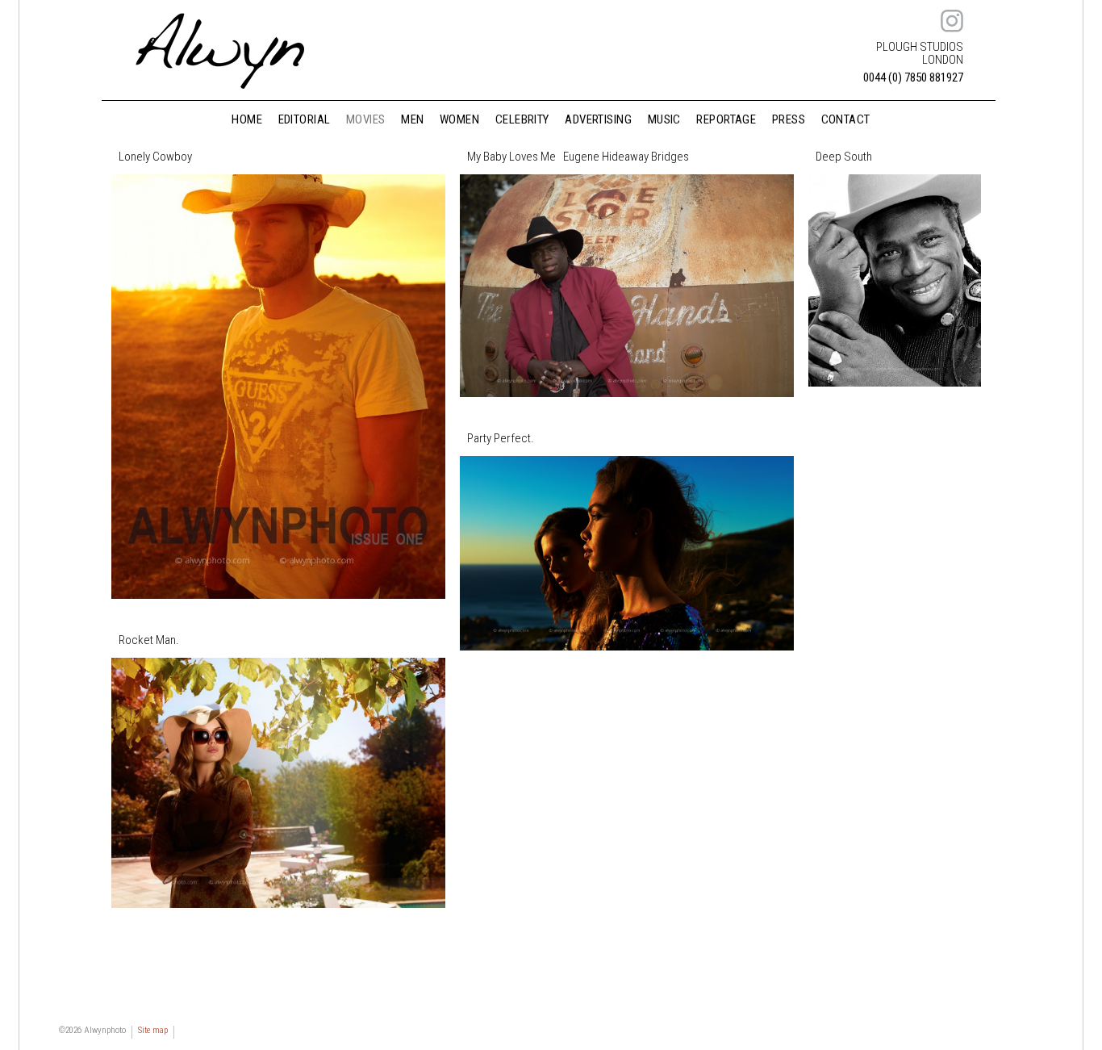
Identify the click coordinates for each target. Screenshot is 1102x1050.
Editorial (304, 120)
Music (664, 120)
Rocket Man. (149, 640)
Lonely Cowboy (155, 157)
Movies (366, 120)
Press (788, 120)
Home (247, 120)
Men (412, 120)
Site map (153, 1030)
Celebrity (522, 120)
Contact (845, 120)
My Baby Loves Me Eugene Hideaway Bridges (578, 157)
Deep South (844, 157)
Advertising (598, 120)
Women (459, 120)
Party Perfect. (500, 439)
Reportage (726, 120)
